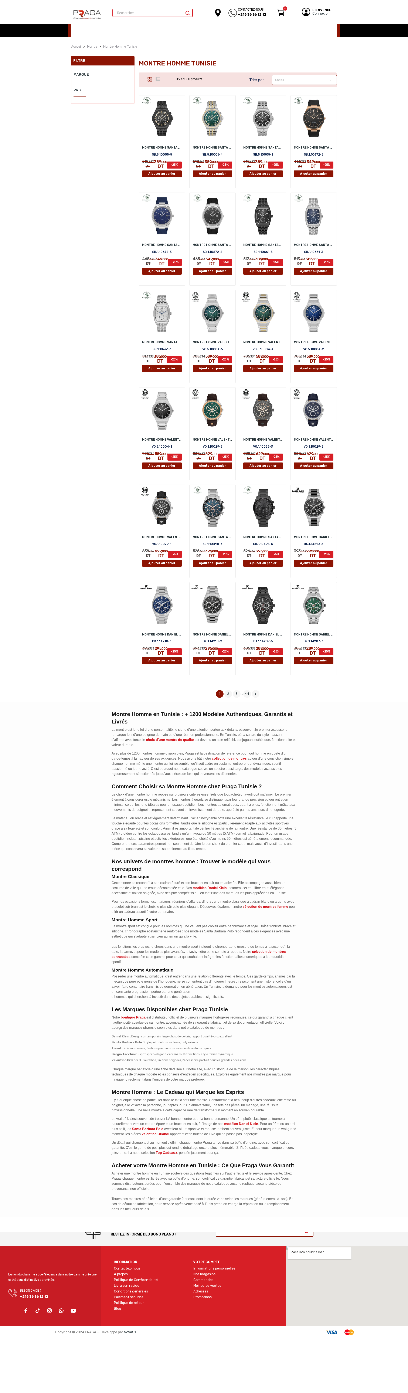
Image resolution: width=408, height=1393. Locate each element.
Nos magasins (204, 1274)
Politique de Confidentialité (136, 1279)
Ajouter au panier (162, 174)
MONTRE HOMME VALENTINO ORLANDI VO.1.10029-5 (212, 439)
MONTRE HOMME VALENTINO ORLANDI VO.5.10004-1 (162, 439)
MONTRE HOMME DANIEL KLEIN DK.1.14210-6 (313, 537)
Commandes (203, 1279)
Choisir (304, 80)
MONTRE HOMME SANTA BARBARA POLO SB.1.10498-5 (263, 537)
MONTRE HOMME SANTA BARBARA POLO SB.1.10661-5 (263, 245)
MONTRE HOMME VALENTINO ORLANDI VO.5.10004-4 (263, 342)
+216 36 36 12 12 (252, 14)
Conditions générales (131, 1291)
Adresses (200, 1291)
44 (247, 694)
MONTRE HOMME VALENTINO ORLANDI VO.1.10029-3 (263, 439)
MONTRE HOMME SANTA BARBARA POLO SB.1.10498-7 (212, 537)
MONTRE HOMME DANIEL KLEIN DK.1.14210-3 (162, 634)
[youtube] (73, 1311)
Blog (117, 1308)
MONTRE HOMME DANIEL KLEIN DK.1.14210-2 (212, 634)
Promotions (202, 1297)
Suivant (256, 694)
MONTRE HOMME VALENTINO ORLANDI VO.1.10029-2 (313, 439)
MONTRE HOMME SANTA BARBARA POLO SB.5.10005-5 (162, 147)
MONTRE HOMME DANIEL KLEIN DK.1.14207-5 (263, 634)
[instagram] (49, 1311)
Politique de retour (129, 1302)
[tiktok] (37, 1311)
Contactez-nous (127, 1268)
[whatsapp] (61, 1311)
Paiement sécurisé (128, 1297)
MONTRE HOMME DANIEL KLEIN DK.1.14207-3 (313, 634)
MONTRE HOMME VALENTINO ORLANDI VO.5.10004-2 (313, 342)
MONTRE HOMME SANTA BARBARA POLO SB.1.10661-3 (313, 245)
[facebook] (25, 1311)
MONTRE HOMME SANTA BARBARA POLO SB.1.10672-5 (313, 147)
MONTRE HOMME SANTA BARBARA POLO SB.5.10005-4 (212, 147)
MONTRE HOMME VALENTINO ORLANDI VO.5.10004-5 (212, 342)
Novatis (130, 1332)
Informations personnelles (214, 1268)
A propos (121, 1274)
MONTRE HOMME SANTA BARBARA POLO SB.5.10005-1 (263, 147)
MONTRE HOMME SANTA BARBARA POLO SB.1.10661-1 (162, 342)
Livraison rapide (126, 1285)
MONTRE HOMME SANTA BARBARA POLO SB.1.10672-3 (162, 245)
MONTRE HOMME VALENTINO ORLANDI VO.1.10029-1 (162, 537)
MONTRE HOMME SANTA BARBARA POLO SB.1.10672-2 (212, 245)
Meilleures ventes (207, 1285)
